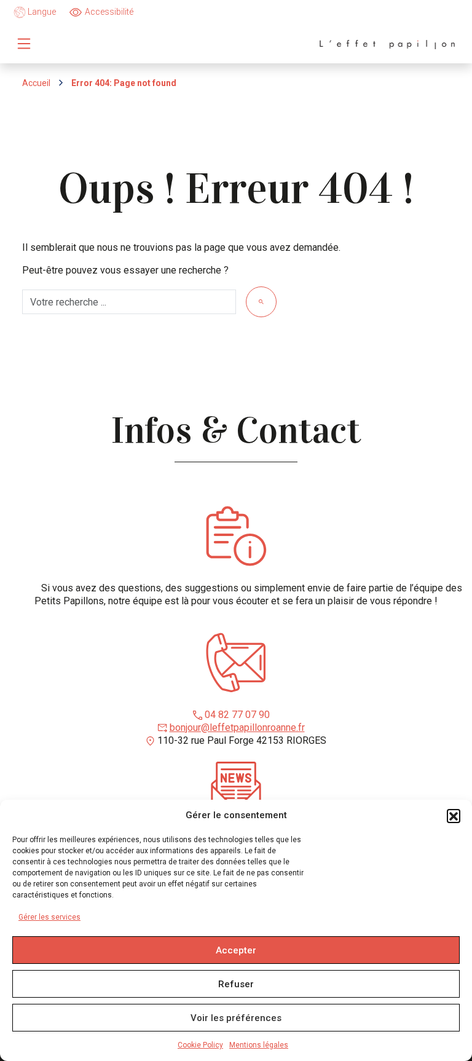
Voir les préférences (236, 1018)
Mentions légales (258, 1045)
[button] (453, 816)
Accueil (36, 83)
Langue (41, 12)
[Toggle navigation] (24, 43)
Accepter (236, 950)
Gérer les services (49, 917)
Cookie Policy (200, 1045)
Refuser (236, 984)
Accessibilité (109, 12)
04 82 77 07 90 (237, 714)
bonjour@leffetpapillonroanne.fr (237, 727)
